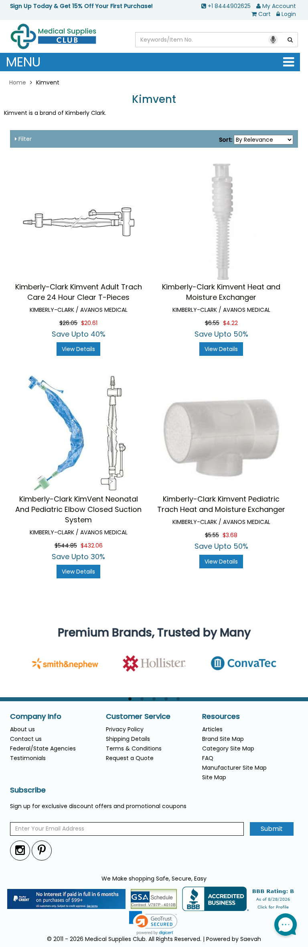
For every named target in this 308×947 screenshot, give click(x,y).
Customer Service (138, 716)
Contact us (26, 739)
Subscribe (28, 790)
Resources (221, 716)
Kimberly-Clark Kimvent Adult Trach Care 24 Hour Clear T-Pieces (78, 292)
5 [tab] (178, 699)
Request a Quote (130, 758)
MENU (23, 62)
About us (22, 729)
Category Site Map (228, 748)
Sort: (225, 140)
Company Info (35, 716)
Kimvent (154, 99)
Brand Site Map (223, 739)
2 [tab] (142, 699)
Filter (24, 139)
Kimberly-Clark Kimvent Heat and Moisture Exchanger (221, 292)
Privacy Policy (125, 729)
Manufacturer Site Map (234, 768)
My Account (279, 6)
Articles (212, 729)
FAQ (207, 758)
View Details (78, 349)
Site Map (214, 777)
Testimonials (28, 758)
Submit (272, 828)
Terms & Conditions (134, 748)
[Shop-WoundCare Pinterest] (42, 850)
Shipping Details (128, 739)
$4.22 (230, 323)
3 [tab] (154, 699)
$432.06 (92, 546)
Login (289, 14)
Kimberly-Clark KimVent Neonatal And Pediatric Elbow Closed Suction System (78, 509)
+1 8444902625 (229, 6)
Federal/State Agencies (43, 748)
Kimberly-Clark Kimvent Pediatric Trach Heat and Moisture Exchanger (221, 504)
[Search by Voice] (273, 39)
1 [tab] (130, 699)
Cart (264, 14)
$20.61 (89, 323)
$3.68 (230, 535)
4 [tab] (166, 699)
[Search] (290, 39)
